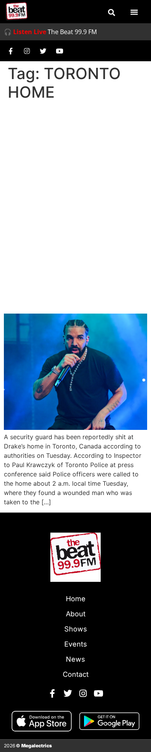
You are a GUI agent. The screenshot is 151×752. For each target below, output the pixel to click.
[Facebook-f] (10, 50)
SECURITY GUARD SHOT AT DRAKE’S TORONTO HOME (58, 284)
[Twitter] (43, 50)
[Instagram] (26, 50)
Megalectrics (36, 746)
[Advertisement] (75, 183)
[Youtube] (59, 50)
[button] (111, 12)
